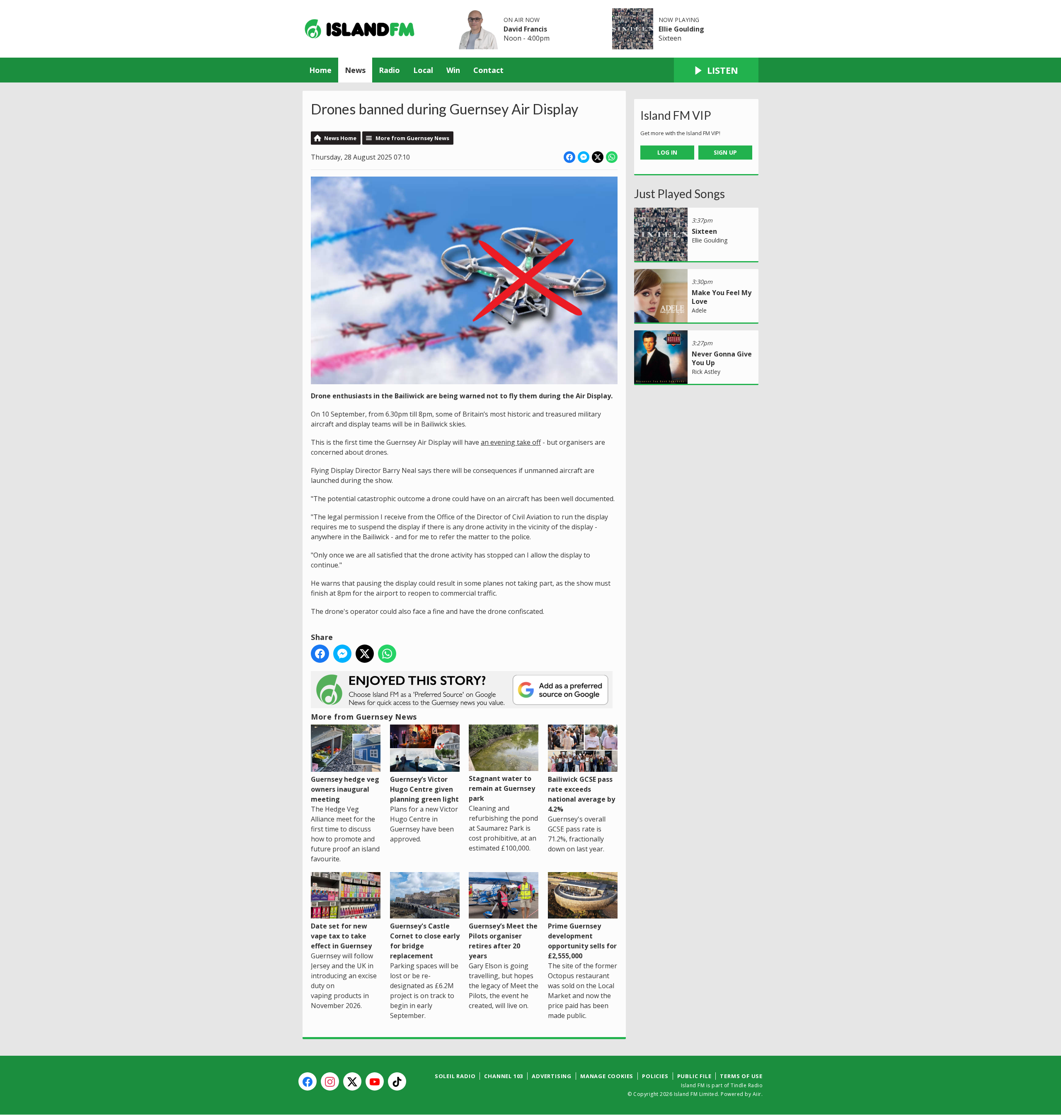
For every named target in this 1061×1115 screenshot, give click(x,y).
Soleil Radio (455, 1076)
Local (423, 70)
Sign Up (725, 152)
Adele (699, 310)
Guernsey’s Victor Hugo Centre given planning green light (424, 789)
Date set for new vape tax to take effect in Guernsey (341, 935)
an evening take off (511, 442)
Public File (694, 1076)
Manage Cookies (606, 1076)
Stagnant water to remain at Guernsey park (502, 788)
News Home (340, 138)
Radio (389, 70)
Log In (667, 152)
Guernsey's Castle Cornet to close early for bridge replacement (425, 940)
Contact (488, 70)
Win (453, 70)
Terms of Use (741, 1076)
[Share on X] (597, 157)
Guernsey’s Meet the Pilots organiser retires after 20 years (503, 940)
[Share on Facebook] (569, 157)
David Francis (525, 29)
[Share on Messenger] (583, 157)
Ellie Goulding (681, 29)
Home (320, 70)
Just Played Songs (679, 194)
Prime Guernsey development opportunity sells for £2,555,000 (582, 940)
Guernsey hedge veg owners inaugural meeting (345, 789)
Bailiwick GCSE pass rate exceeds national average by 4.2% (581, 794)
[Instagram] (330, 1081)
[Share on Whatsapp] (612, 157)
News (355, 70)
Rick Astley (706, 372)
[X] (352, 1081)
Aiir (757, 1094)
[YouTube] (375, 1081)
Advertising (552, 1076)
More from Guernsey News (412, 138)
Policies (655, 1076)
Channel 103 (503, 1076)
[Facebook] (307, 1081)
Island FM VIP (675, 115)
